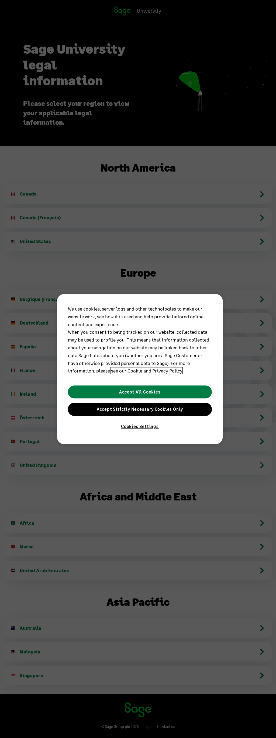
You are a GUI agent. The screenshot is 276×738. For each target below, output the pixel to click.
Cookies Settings (140, 426)
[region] (140, 369)
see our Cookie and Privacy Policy (146, 371)
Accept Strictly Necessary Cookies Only (140, 409)
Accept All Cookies (139, 391)
